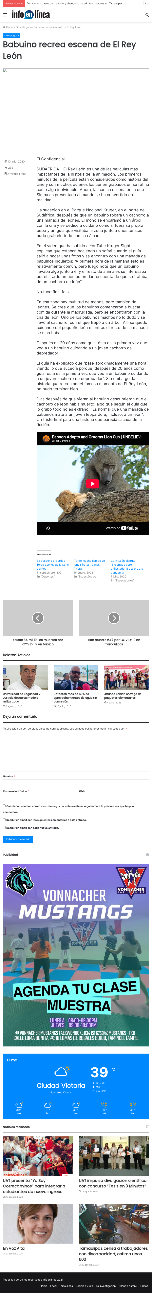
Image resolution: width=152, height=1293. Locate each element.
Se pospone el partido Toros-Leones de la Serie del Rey (53, 564)
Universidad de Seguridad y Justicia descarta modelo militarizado (21, 697)
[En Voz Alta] (38, 1224)
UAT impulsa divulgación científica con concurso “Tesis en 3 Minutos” (113, 1183)
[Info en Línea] (31, 14)
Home (9, 27)
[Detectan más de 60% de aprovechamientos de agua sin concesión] (76, 677)
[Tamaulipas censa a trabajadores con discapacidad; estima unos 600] (114, 1224)
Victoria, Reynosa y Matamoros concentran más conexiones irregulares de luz (75, 3)
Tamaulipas (66, 1285)
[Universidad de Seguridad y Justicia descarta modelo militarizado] (25, 677)
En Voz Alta (14, 1248)
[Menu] (5, 16)
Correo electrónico (16, 791)
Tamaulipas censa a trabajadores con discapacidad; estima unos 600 (113, 1254)
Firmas (144, 1285)
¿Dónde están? (128, 1285)
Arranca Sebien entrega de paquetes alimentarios (123, 696)
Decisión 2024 (84, 1285)
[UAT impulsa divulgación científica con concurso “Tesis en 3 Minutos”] (114, 1156)
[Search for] (147, 16)
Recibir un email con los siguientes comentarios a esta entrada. (46, 819)
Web (82, 791)
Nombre (9, 776)
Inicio (44, 1285)
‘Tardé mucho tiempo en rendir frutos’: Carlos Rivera (89, 564)
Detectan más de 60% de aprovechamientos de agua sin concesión (75, 697)
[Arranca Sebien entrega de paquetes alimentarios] (126, 677)
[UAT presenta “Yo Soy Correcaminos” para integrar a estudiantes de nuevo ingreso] (38, 1156)
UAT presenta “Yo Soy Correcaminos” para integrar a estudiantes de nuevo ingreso (34, 1186)
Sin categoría (24, 27)
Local (53, 1285)
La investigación (106, 1285)
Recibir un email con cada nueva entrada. (32, 827)
